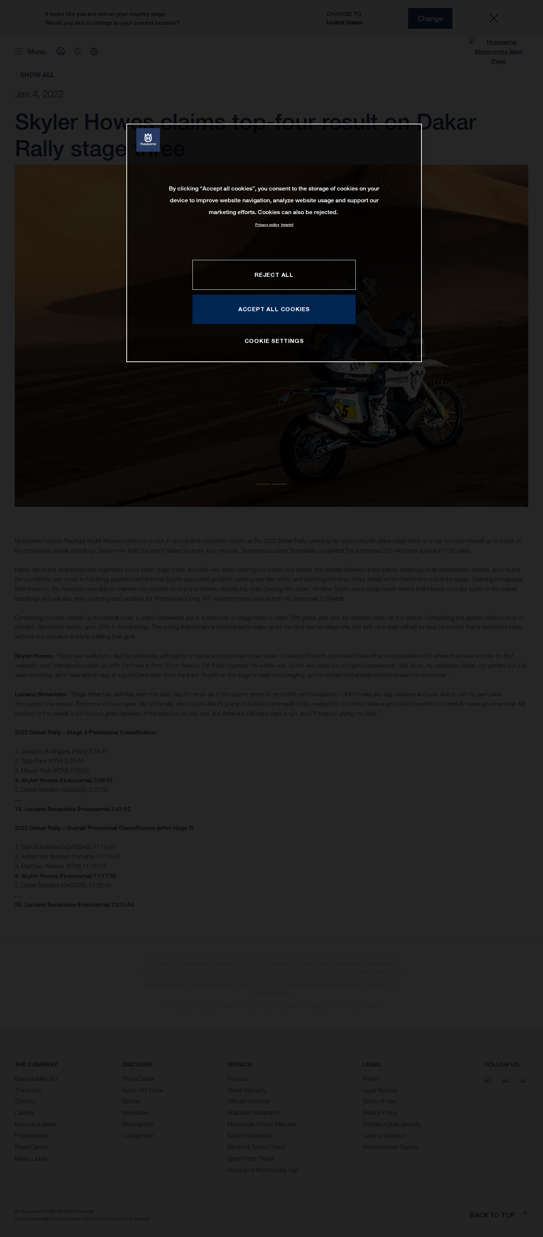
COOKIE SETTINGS (274, 340)
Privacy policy (267, 224)
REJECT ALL (274, 274)
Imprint (287, 224)
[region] (274, 243)
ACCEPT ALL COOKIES (274, 309)
